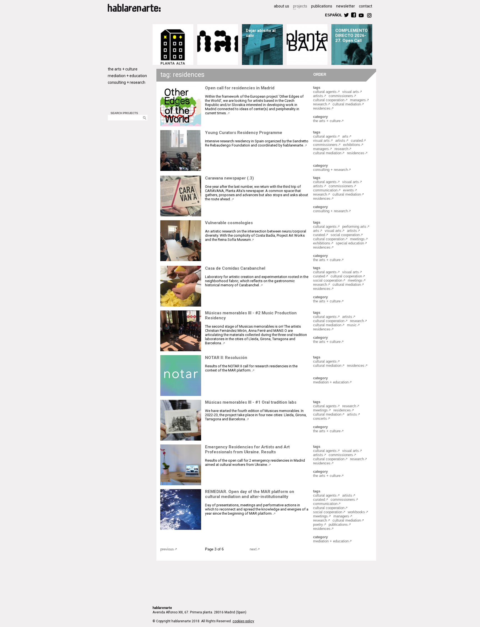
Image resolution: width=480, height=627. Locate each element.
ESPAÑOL (333, 15)
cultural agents (325, 92)
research (320, 104)
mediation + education (127, 76)
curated (357, 140)
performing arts (354, 226)
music (352, 325)
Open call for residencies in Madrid (239, 87)
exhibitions (351, 145)
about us (281, 6)
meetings (357, 239)
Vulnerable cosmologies (229, 222)
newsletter (345, 6)
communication (325, 190)
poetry (318, 524)
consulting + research (126, 82)
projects (300, 6)
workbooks (356, 512)
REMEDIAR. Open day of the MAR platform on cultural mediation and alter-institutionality (249, 494)
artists (318, 96)
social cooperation (345, 235)
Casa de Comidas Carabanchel (235, 268)
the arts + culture (123, 69)
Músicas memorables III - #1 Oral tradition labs (250, 402)
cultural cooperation (328, 100)
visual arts (350, 92)
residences (322, 108)
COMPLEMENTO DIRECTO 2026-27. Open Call (351, 35)
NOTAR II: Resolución (226, 357)
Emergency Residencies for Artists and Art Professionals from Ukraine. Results (247, 449)
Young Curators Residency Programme (243, 132)
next (253, 549)
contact (365, 6)
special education (350, 243)
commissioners (341, 96)
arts (345, 136)
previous (167, 549)
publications (321, 6)
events (348, 190)
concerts (320, 418)
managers (358, 100)
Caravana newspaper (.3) (229, 178)
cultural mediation (346, 104)
